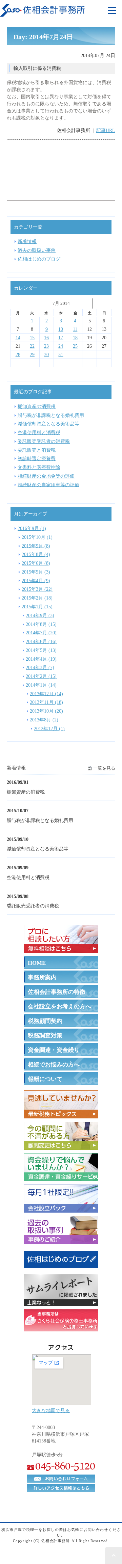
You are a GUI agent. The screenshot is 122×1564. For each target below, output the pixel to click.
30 (46, 354)
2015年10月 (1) (37, 536)
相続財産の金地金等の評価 (46, 476)
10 (60, 329)
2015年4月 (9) (36, 580)
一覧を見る (104, 768)
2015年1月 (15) (37, 606)
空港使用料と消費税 (28, 877)
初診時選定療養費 (37, 458)
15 (32, 337)
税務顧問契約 (45, 1021)
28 (18, 354)
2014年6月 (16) (41, 641)
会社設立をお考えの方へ (59, 1006)
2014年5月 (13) (41, 650)
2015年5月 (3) (36, 572)
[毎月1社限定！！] (61, 1208)
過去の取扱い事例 (37, 250)
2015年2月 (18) (37, 598)
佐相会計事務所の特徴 (56, 992)
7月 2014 (61, 303)
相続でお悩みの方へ (54, 1064)
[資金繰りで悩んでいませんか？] (61, 1176)
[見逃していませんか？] (61, 1114)
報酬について (45, 1079)
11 (75, 329)
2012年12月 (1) (49, 728)
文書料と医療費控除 (39, 467)
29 (32, 354)
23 (46, 346)
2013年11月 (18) (46, 702)
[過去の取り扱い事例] (61, 1239)
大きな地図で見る (51, 1410)
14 (18, 337)
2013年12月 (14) (46, 693)
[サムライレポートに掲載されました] (61, 1301)
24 (60, 346)
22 (32, 346)
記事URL (105, 130)
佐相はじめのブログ (39, 259)
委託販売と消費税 (37, 449)
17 (60, 337)
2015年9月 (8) (36, 545)
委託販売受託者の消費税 (33, 905)
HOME (37, 963)
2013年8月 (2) (44, 719)
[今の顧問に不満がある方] (61, 1145)
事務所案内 (42, 977)
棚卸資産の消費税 (26, 791)
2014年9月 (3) (40, 615)
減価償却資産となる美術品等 (37, 848)
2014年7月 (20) (41, 632)
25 (75, 346)
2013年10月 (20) (46, 711)
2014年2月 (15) (41, 676)
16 (46, 337)
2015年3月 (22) (37, 589)
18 (75, 337)
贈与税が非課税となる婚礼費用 (40, 820)
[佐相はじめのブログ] (61, 1266)
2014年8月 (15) (41, 624)
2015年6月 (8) (36, 563)
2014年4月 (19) (41, 658)
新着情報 (27, 241)
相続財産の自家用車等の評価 (48, 484)
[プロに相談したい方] (61, 948)
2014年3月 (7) (40, 667)
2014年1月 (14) (41, 685)
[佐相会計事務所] (42, 12)
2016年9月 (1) (32, 528)
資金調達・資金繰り (54, 1050)
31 (60, 354)
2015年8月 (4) (36, 554)
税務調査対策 (45, 1035)
